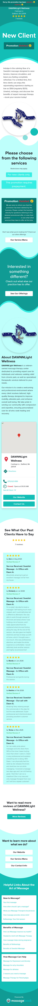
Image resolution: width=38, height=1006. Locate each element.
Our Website (19, 497)
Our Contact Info (19, 866)
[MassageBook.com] (19, 1001)
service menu (16, 218)
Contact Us (19, 504)
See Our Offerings (19, 294)
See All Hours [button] (8, 490)
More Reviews (19, 817)
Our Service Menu (19, 240)
